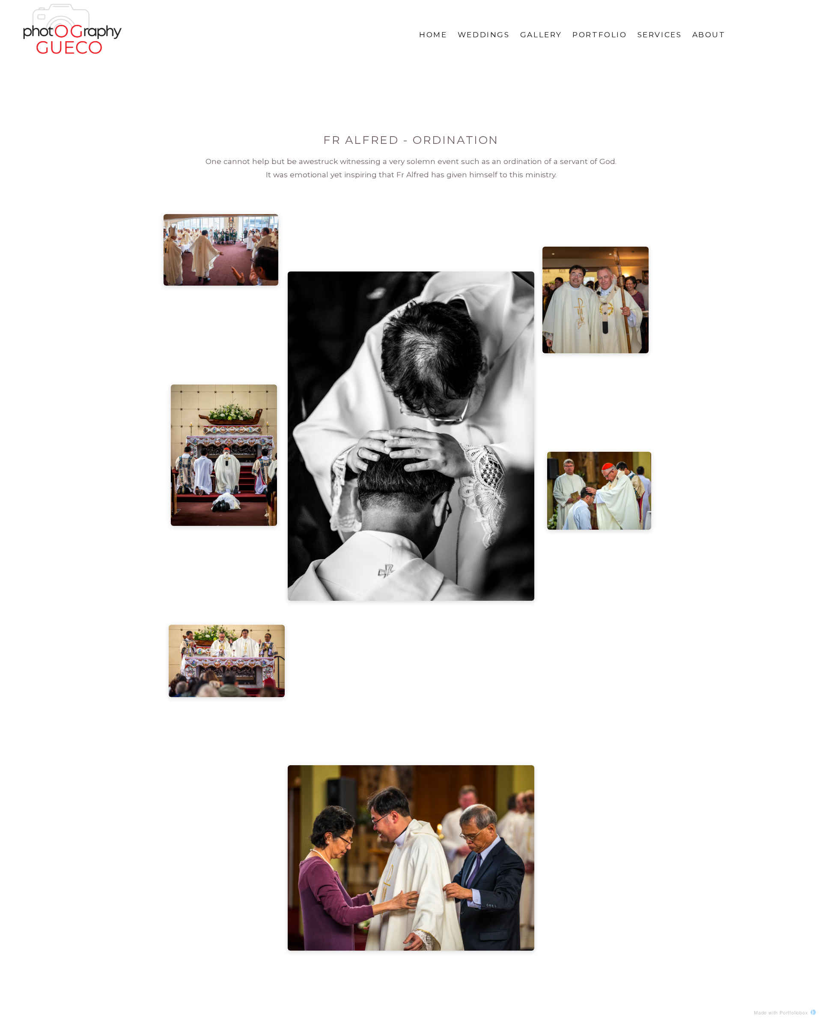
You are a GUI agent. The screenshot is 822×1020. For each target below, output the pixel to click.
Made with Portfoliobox (781, 1012)
